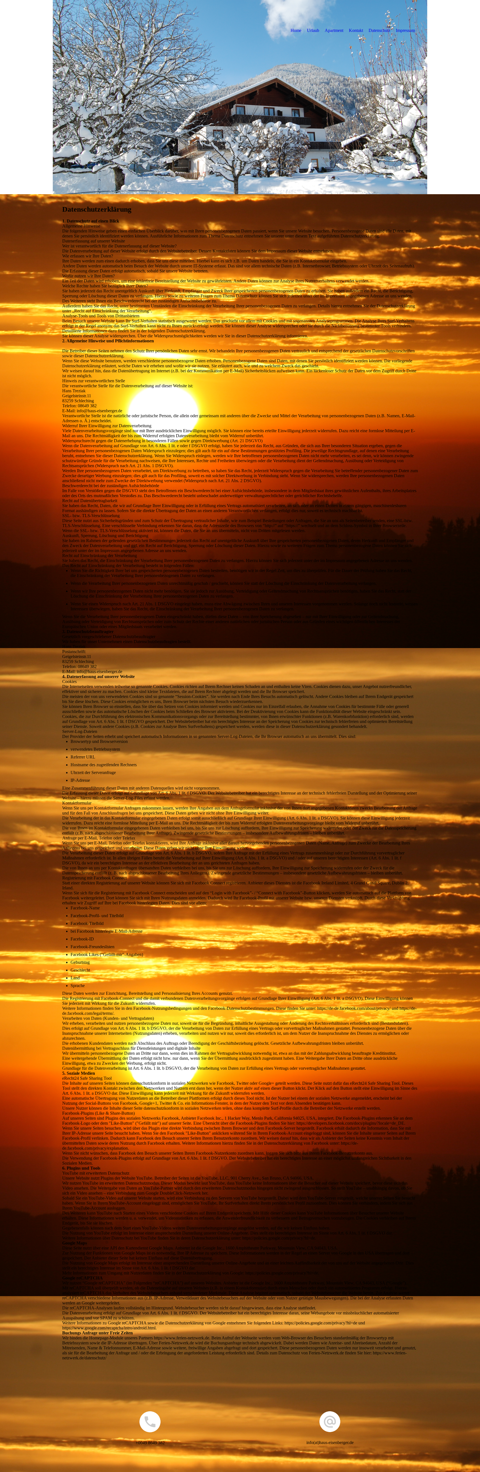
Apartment (334, 30)
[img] (240, 97)
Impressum (405, 30)
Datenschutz (379, 30)
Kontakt (356, 30)
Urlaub (313, 30)
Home (296, 30)
